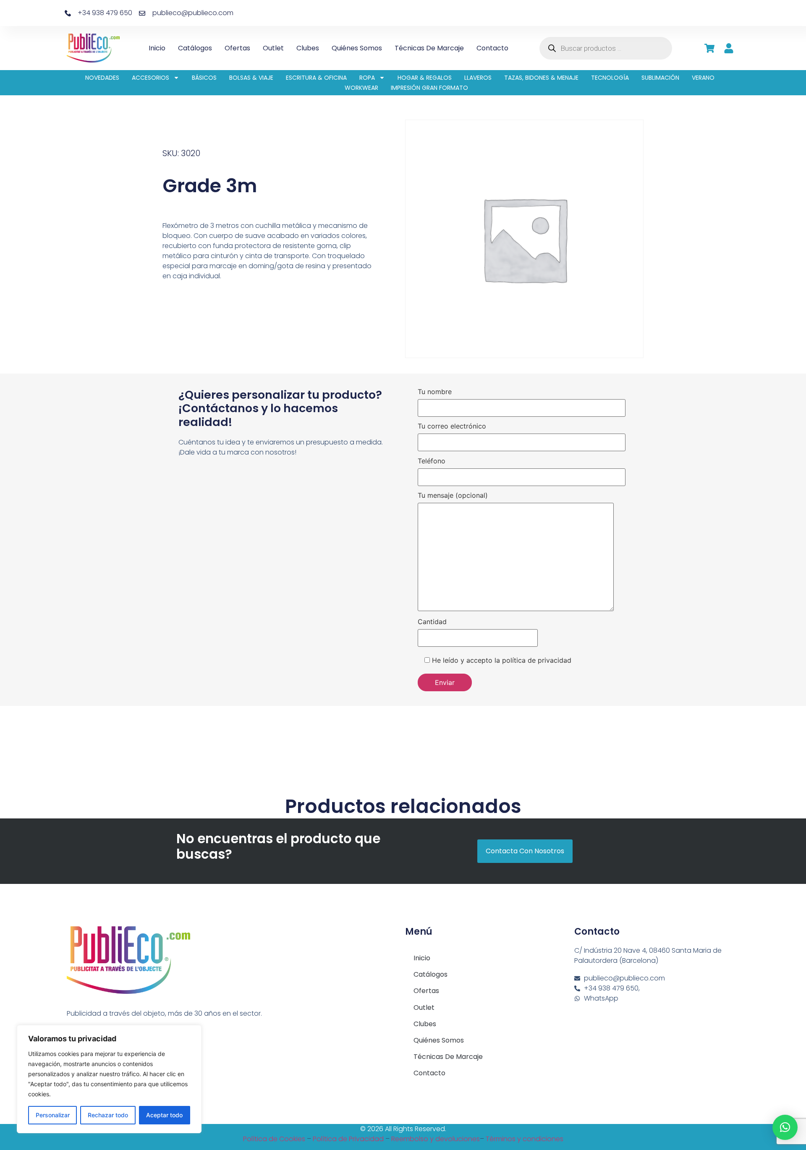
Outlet (273, 48)
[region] (109, 1079)
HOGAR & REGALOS (425, 77)
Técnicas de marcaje (429, 48)
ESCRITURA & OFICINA (316, 77)
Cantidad (432, 622)
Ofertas (237, 48)
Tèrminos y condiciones (524, 1139)
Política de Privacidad (348, 1139)
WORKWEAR (361, 88)
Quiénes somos (357, 48)
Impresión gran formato (429, 88)
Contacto (492, 48)
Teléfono (431, 461)
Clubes (307, 48)
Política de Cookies (274, 1139)
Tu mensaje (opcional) (453, 495)
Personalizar (53, 1115)
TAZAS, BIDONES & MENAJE (541, 77)
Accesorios (150, 77)
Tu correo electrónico (452, 426)
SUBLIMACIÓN (660, 77)
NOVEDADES (102, 77)
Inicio (157, 48)
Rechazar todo (108, 1115)
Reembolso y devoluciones (435, 1139)
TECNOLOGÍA (610, 77)
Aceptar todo (164, 1115)
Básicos (204, 77)
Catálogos (195, 48)
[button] (785, 1127)
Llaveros (478, 77)
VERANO (703, 77)
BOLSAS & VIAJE (251, 77)
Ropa (367, 77)
